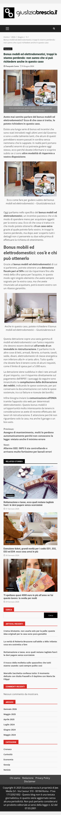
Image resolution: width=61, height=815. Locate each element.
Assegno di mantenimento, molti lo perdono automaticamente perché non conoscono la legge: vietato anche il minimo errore (29, 434)
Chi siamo (15, 778)
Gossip (7, 764)
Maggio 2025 (10, 714)
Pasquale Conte (12, 66)
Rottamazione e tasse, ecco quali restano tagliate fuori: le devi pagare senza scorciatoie (30, 482)
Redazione (27, 778)
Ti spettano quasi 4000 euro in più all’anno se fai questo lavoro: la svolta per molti (30, 575)
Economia (7, 49)
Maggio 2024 (10, 734)
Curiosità (8, 754)
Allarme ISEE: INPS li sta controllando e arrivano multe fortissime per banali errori (28, 448)
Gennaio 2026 (10, 709)
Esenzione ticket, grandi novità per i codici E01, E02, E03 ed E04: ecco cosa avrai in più (30, 528)
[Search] (54, 28)
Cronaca (7, 749)
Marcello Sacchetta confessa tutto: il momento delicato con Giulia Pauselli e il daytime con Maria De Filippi (29, 676)
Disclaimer (29, 781)
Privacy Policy (42, 778)
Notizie (7, 769)
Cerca (9, 610)
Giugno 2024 (10, 729)
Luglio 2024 (9, 724)
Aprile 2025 (9, 719)
